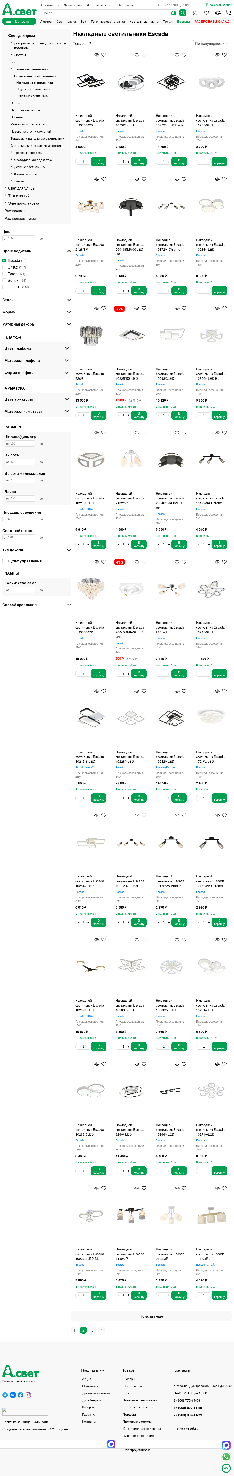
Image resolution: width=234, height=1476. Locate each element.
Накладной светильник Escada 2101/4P (170, 627)
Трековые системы (28, 152)
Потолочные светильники (35, 75)
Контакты (126, 4)
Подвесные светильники (33, 89)
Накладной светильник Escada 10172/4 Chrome (170, 244)
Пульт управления (25, 561)
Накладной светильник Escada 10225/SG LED (130, 373)
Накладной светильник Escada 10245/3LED (210, 627)
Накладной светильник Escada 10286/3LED (89, 1129)
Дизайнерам (73, 4)
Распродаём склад (211, 21)
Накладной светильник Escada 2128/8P (89, 244)
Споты (15, 102)
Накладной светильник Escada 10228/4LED (130, 756)
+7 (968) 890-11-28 (188, 1407)
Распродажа (15, 210)
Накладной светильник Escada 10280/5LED (130, 1005)
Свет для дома (21, 35)
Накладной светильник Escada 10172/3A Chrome (210, 498)
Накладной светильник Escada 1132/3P (130, 1253)
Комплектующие (26, 173)
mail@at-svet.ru (186, 1428)
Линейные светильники (32, 96)
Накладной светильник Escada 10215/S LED (89, 756)
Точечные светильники (108, 21)
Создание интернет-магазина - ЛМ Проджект (36, 1428)
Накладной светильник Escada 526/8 (89, 373)
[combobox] (211, 43)
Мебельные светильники (29, 124)
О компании (50, 4)
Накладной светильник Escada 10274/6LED (210, 1129)
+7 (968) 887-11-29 (188, 1415)
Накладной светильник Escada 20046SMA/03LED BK (130, 246)
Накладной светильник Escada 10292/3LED (130, 120)
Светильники (66, 21)
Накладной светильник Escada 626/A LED (130, 1129)
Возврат (88, 1407)
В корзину (98, 161)
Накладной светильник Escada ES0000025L (89, 120)
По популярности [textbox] (210, 43)
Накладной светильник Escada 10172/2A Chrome (210, 881)
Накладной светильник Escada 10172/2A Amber (170, 881)
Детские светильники (29, 166)
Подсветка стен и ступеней (31, 131)
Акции (86, 1378)
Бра (83, 21)
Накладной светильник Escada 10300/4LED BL (210, 373)
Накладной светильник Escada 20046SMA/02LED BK (170, 500)
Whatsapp (226, 1456)
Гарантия (89, 1414)
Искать (182, 12)
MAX (226, 1445)
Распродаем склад (20, 218)
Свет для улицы (21, 188)
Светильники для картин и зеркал (36, 145)
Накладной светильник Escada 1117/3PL (210, 1253)
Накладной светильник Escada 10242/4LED (170, 756)
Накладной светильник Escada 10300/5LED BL (170, 1005)
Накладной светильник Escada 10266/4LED (170, 1129)
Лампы (19, 180)
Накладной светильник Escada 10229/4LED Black (170, 120)
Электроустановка (23, 203)
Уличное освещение (138, 1435)
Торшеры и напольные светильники (37, 138)
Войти (194, 12)
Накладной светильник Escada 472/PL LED (210, 756)
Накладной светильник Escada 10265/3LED (210, 120)
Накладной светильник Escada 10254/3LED (89, 881)
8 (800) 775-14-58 (187, 1400)
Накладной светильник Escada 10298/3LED (170, 373)
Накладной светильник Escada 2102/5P (130, 498)
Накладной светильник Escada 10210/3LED (89, 498)
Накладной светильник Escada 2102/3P (170, 1253)
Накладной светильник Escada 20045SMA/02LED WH (130, 629)
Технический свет (23, 195)
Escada (79, 131)
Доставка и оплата (100, 4)
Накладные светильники (34, 82)
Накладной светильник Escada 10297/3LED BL (89, 1253)
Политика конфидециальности (25, 1421)
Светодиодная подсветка (33, 159)
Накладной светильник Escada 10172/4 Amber (130, 881)
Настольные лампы (144, 21)
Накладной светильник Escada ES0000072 (89, 627)
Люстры (46, 21)
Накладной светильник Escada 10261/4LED (210, 1005)
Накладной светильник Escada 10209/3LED (89, 1005)
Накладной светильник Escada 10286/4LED (210, 244)
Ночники (17, 116)
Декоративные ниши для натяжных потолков (40, 45)
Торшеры (130, 1414)
